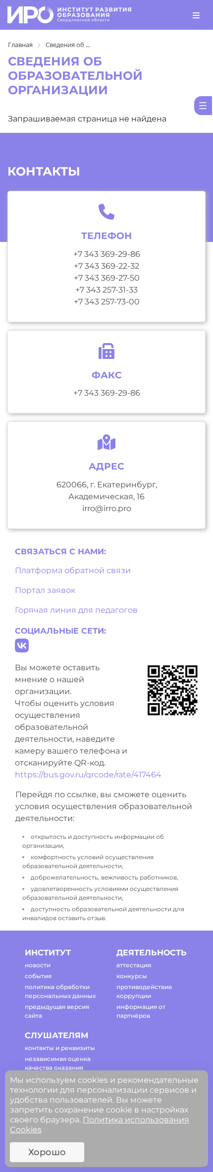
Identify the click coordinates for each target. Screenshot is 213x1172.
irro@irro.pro (106, 508)
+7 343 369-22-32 (106, 266)
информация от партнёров (140, 1011)
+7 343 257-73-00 (107, 301)
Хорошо (47, 1152)
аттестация (133, 965)
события (38, 976)
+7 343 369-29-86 (106, 254)
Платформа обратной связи (73, 570)
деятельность (151, 952)
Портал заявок (45, 590)
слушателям (56, 1035)
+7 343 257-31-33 (106, 289)
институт (48, 952)
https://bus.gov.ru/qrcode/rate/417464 (88, 774)
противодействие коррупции (144, 991)
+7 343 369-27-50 (107, 278)
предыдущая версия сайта (57, 1011)
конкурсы (131, 976)
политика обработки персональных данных (60, 991)
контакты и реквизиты (60, 1048)
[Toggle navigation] (196, 15)
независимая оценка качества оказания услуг (58, 1067)
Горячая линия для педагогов (76, 610)
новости (38, 965)
